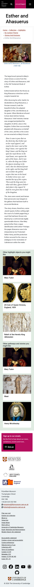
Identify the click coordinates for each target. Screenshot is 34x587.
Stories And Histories (12, 35)
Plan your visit (6, 513)
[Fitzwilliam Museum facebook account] (11, 566)
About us (4, 518)
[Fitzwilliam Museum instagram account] (5, 566)
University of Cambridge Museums (13, 527)
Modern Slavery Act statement (11, 532)
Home (5, 30)
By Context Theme (11, 33)
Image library (6, 523)
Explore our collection (8, 515)
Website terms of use (8, 545)
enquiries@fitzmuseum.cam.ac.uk (16, 504)
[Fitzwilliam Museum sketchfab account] (29, 566)
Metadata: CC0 (6, 554)
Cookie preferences (8, 542)
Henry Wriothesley (11, 423)
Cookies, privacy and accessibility (12, 540)
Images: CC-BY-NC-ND (9, 556)
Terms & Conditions (8, 550)
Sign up (11, 447)
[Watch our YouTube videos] (23, 566)
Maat (6, 396)
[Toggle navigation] (30, 4)
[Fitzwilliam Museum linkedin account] (17, 566)
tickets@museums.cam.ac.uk (14, 507)
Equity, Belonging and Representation (13, 530)
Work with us (6, 525)
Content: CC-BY (6, 552)
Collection (12, 30)
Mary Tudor (9, 278)
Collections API (6, 547)
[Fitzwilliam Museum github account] (17, 572)
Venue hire (5, 520)
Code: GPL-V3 (6, 559)
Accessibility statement (9, 538)
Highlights (22, 30)
